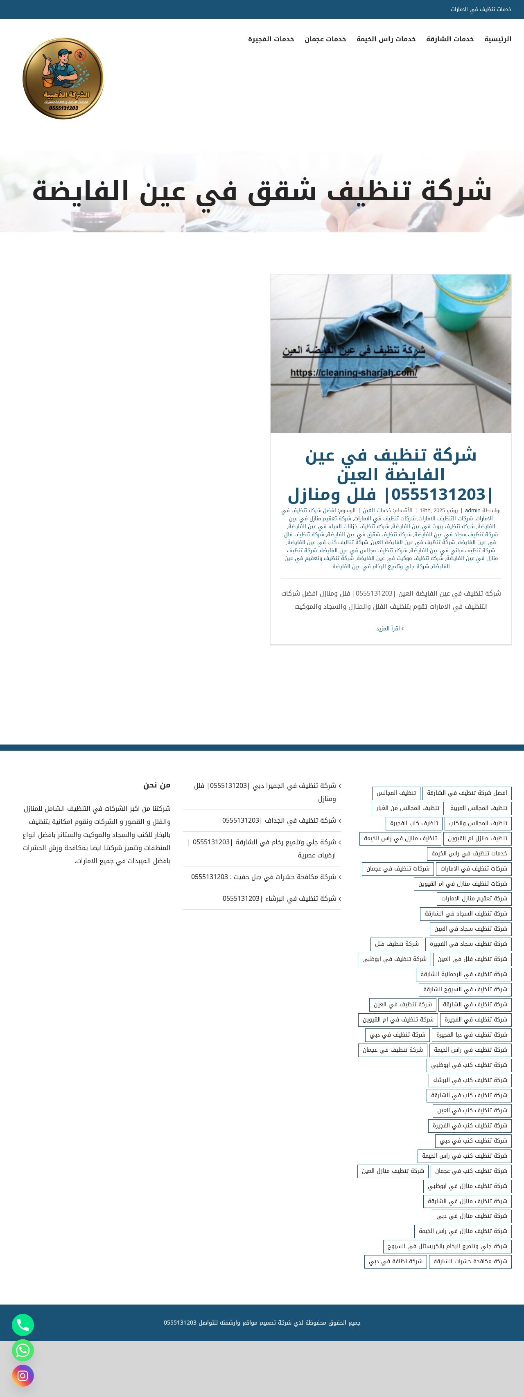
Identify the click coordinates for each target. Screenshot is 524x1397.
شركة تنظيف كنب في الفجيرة (470, 1125)
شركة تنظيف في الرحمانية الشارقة (463, 974)
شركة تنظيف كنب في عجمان (471, 1171)
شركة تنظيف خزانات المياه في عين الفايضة (338, 526)
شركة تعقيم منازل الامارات (474, 898)
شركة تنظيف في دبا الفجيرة (471, 1034)
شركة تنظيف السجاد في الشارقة (466, 913)
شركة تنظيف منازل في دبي (471, 1216)
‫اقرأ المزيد (389, 628)
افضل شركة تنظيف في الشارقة (467, 793)
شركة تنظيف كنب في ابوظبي (469, 1065)
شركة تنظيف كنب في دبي (473, 1140)
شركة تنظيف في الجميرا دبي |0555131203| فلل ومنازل (265, 792)
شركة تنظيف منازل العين (393, 1171)
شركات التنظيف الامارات (445, 518)
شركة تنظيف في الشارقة (475, 1004)
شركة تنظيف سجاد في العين (470, 928)
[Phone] (23, 1325)
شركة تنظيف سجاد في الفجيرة (468, 943)
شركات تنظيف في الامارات (385, 518)
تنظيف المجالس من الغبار (407, 808)
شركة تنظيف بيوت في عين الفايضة (433, 526)
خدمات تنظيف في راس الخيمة (469, 853)
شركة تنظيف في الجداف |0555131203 (279, 820)
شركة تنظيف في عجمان (393, 1049)
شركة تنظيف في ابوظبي (394, 959)
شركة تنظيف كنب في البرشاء (470, 1080)
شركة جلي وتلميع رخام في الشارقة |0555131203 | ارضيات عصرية (261, 849)
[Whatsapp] (23, 1350)
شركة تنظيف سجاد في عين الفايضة (456, 534)
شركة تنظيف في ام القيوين (398, 1019)
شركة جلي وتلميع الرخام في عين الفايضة (380, 566)
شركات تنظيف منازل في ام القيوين (462, 883)
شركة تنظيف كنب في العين (472, 1110)
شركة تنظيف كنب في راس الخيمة (464, 1155)
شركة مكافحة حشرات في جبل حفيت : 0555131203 (263, 877)
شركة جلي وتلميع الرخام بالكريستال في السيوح (447, 1246)
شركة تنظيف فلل (397, 943)
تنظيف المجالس (396, 793)
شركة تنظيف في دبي (397, 1034)
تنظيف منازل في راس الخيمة (400, 838)
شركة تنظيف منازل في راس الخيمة (463, 1231)
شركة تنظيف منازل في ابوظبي (467, 1186)
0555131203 (180, 1322)
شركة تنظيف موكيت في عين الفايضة (400, 558)
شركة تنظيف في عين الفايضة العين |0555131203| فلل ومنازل (391, 354)
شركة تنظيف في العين (403, 1004)
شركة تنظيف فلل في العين (472, 959)
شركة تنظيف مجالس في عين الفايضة (363, 550)
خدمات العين (377, 510)
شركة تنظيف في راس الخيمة (470, 1049)
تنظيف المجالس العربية (478, 808)
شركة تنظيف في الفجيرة (476, 1019)
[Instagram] (23, 1376)
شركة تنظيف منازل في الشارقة (467, 1201)
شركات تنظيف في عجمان (397, 868)
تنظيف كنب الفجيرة (414, 823)
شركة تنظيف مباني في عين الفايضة (452, 550)
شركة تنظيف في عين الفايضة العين (413, 542)
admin (473, 510)
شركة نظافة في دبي (395, 1261)
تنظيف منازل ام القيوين (477, 838)
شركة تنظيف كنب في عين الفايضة (327, 542)
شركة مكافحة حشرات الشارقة (470, 1261)
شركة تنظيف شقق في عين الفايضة (369, 534)
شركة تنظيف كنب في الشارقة (469, 1095)
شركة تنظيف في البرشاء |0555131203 (279, 898)
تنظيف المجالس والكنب (478, 823)
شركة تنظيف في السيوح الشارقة (465, 989)
